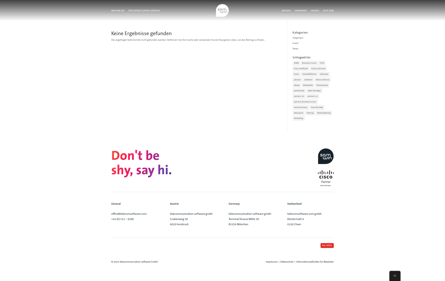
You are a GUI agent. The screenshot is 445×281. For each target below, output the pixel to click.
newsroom (301, 10)
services (286, 10)
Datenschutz (286, 261)
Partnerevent (322, 85)
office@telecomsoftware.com (129, 214)
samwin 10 (299, 96)
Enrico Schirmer (318, 68)
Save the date (317, 107)
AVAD (296, 63)
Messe (297, 85)
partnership (299, 90)
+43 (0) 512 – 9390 (122, 219)
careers (315, 10)
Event (295, 43)
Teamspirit (298, 112)
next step (328, 10)
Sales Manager (314, 90)
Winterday (298, 118)
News (295, 48)
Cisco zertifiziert (301, 68)
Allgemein (298, 37)
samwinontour (301, 107)
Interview (324, 74)
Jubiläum (308, 79)
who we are (118, 10)
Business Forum (309, 63)
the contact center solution (144, 10)
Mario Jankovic (322, 79)
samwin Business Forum (305, 101)
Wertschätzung (324, 112)
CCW (322, 63)
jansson (297, 79)
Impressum (272, 261)
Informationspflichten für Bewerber (315, 261)
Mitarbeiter (308, 85)
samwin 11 (313, 96)
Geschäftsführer (309, 74)
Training (310, 112)
